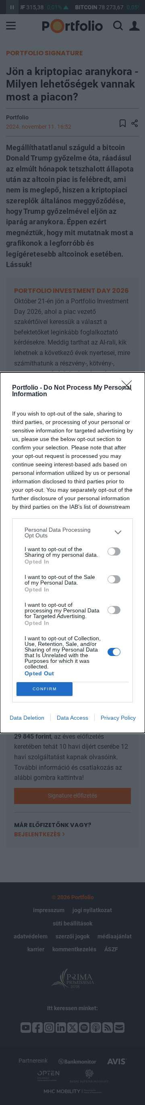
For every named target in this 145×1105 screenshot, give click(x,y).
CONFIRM (45, 689)
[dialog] (72, 552)
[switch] (114, 551)
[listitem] (72, 532)
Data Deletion (27, 717)
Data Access (72, 717)
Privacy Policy (118, 717)
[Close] (129, 388)
